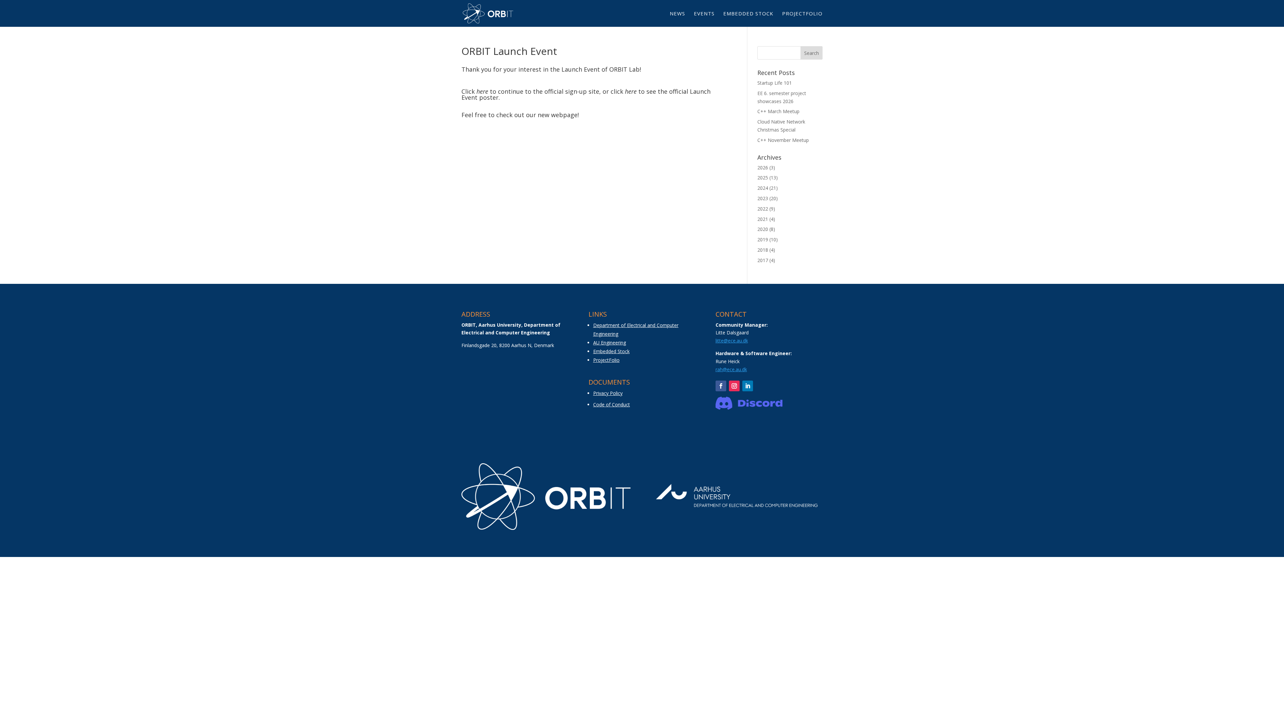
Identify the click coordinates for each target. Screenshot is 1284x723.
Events (704, 14)
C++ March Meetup (778, 111)
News (677, 14)
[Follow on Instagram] (734, 386)
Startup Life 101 (774, 83)
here (482, 91)
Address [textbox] (475, 315)
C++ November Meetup (783, 140)
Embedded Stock (748, 14)
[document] (514, 331)
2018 (762, 250)
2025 (762, 177)
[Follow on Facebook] (721, 386)
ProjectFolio (802, 14)
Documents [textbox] (609, 383)
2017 (762, 260)
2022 (762, 209)
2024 (762, 188)
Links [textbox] (597, 315)
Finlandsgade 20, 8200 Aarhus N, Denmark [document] (507, 345)
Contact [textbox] (731, 315)
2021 (762, 219)
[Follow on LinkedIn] (747, 386)
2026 (762, 167)
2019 (762, 239)
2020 (762, 229)
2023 (762, 198)
